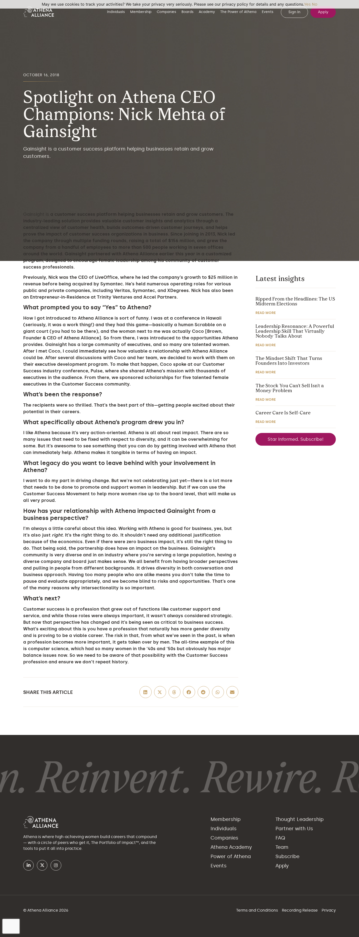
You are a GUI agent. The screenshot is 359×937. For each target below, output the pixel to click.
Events (267, 12)
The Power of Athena (238, 12)
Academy (207, 12)
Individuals (116, 12)
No (314, 4)
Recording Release (300, 910)
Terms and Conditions (257, 910)
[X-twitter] (42, 865)
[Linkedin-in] (28, 865)
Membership (140, 12)
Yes (307, 4)
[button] (145, 692)
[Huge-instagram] (56, 865)
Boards (187, 12)
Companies (166, 12)
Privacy (329, 910)
